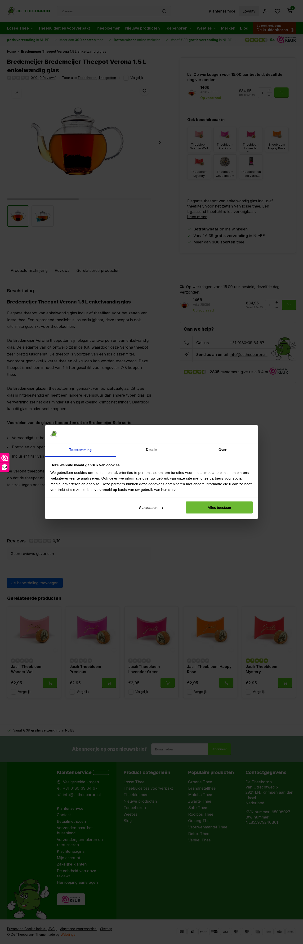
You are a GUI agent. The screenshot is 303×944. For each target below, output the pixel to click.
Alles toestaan (219, 508)
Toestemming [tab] (80, 449)
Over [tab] (222, 449)
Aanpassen (148, 508)
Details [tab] (151, 449)
